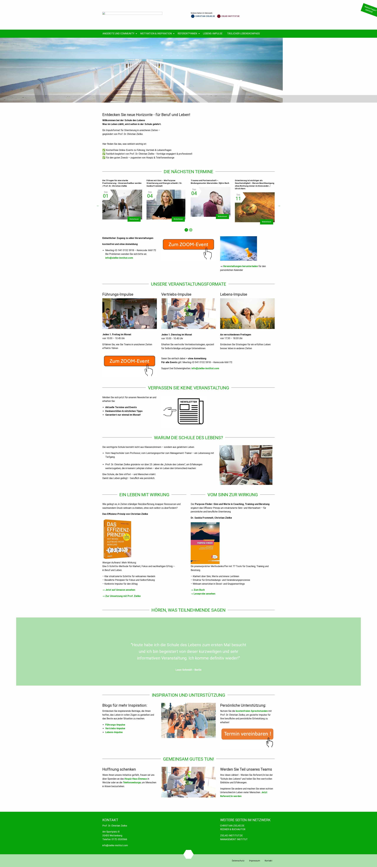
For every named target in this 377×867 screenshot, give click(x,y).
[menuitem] (119, 33)
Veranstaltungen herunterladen (240, 266)
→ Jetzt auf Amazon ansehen (118, 589)
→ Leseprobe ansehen (203, 593)
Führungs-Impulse (115, 724)
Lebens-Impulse (114, 732)
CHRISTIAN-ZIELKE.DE (205, 16)
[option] (188, 70)
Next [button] (279, 205)
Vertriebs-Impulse (115, 728)
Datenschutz (238, 860)
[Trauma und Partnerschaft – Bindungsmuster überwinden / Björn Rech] (210, 202)
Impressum (254, 860)
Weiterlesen (134, 219)
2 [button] (190, 230)
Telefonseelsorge (132, 782)
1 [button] (186, 230)
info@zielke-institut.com (119, 257)
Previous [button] (97, 205)
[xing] (188, 854)
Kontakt (268, 860)
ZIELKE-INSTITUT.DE (230, 16)
